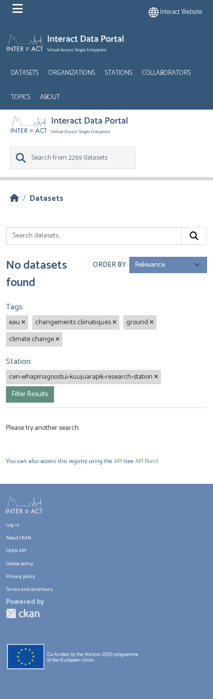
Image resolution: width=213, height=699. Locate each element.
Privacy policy (20, 577)
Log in (12, 525)
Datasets (25, 73)
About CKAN (18, 538)
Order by (109, 265)
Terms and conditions (29, 589)
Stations (118, 73)
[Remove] (23, 322)
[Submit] (194, 236)
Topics (20, 97)
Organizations (72, 73)
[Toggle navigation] (17, 9)
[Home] (14, 198)
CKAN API (16, 551)
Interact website (180, 12)
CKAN (23, 613)
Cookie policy (19, 564)
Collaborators (166, 73)
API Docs (145, 461)
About (50, 97)
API (118, 461)
